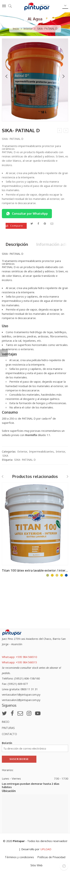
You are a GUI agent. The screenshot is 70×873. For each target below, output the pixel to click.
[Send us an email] (20, 713)
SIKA (5, 455)
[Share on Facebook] (38, 223)
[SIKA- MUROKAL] (59, 130)
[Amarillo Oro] (52, 575)
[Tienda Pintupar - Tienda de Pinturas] (37, 6)
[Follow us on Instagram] (29, 713)
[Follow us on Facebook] (12, 713)
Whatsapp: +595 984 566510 (19, 657)
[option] (35, 80)
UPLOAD (45, 849)
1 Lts (12, 490)
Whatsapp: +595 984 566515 (19, 662)
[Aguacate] (47, 575)
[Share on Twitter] (31, 223)
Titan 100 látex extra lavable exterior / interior (35, 570)
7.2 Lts (12, 507)
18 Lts (12, 496)
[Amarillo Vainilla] (57, 575)
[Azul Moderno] (66, 575)
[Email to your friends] (52, 223)
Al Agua (35, 18)
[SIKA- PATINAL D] (35, 80)
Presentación (10, 485)
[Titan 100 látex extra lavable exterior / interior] (35, 524)
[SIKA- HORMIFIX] (66, 130)
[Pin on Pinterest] (45, 223)
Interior (28, 28)
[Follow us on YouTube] (38, 713)
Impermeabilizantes (41, 451)
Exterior (22, 451)
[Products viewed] (64, 866)
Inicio (16, 28)
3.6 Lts (12, 502)
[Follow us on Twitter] (4, 713)
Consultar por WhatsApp (30, 214)
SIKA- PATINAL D (25, 459)
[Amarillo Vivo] (61, 575)
